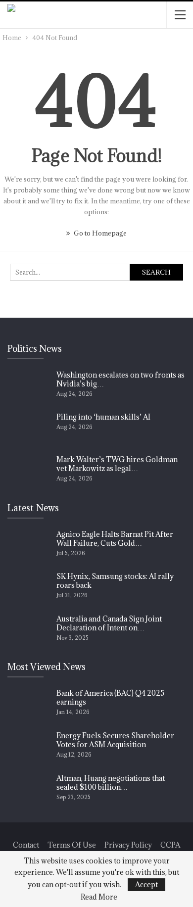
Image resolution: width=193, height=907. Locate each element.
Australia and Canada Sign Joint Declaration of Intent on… (109, 623)
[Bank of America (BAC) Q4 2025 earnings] (28, 704)
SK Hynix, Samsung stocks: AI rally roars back (115, 581)
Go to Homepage (99, 233)
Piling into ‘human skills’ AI (103, 417)
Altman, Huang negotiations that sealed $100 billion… (110, 782)
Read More (99, 897)
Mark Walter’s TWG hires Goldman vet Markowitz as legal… (117, 464)
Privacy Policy (128, 845)
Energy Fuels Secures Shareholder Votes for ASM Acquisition (115, 740)
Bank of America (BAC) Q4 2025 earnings (110, 697)
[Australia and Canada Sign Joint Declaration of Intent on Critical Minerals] (28, 630)
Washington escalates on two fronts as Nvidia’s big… (120, 379)
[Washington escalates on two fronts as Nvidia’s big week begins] (28, 386)
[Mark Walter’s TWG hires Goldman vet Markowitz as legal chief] (28, 471)
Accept (146, 884)
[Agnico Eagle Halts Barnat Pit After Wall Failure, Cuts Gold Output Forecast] (28, 546)
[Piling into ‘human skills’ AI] (28, 428)
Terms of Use (72, 845)
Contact (26, 845)
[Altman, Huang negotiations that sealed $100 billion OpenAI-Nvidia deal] (28, 790)
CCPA (170, 845)
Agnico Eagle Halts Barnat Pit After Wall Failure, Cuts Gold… (114, 538)
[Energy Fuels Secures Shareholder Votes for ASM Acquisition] (28, 747)
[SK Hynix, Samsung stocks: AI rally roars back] (28, 588)
